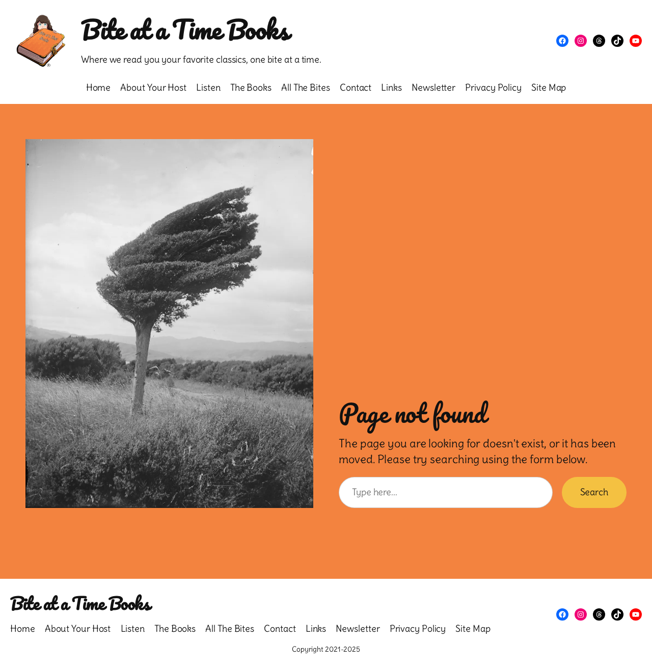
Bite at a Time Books (184, 29)
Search (594, 492)
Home (98, 87)
